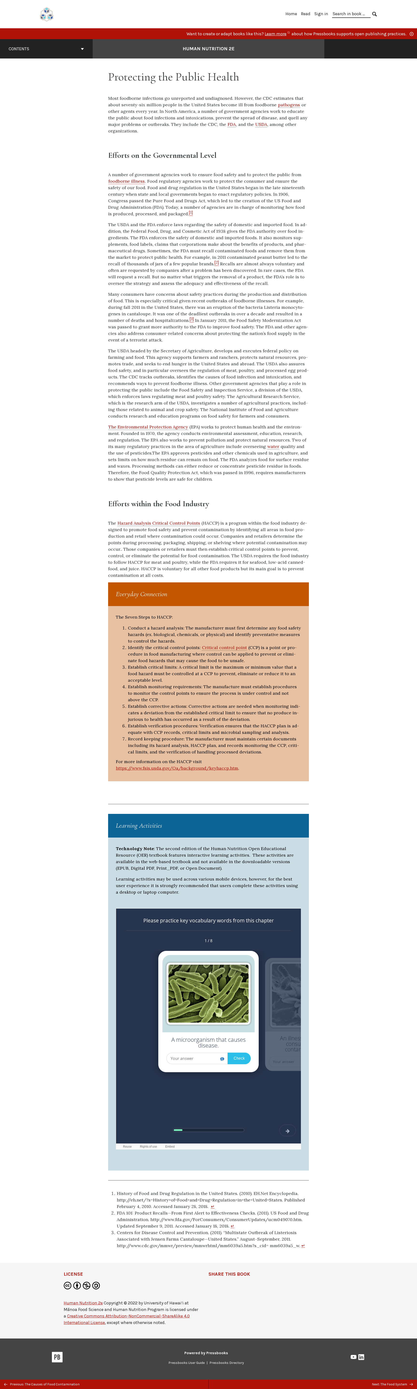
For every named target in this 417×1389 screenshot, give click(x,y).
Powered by (206, 1353)
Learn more (278, 33)
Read (305, 13)
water (273, 446)
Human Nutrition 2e (209, 48)
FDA (232, 124)
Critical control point (224, 647)
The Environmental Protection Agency (148, 427)
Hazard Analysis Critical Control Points (159, 523)
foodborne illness (126, 181)
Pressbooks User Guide (186, 1363)
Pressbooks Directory (226, 1363)
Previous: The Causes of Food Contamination (44, 1384)
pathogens (289, 105)
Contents (19, 48)
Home (291, 13)
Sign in (321, 13)
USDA (261, 124)
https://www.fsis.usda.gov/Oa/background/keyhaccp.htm (177, 768)
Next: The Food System (390, 1384)
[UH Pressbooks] (47, 13)
